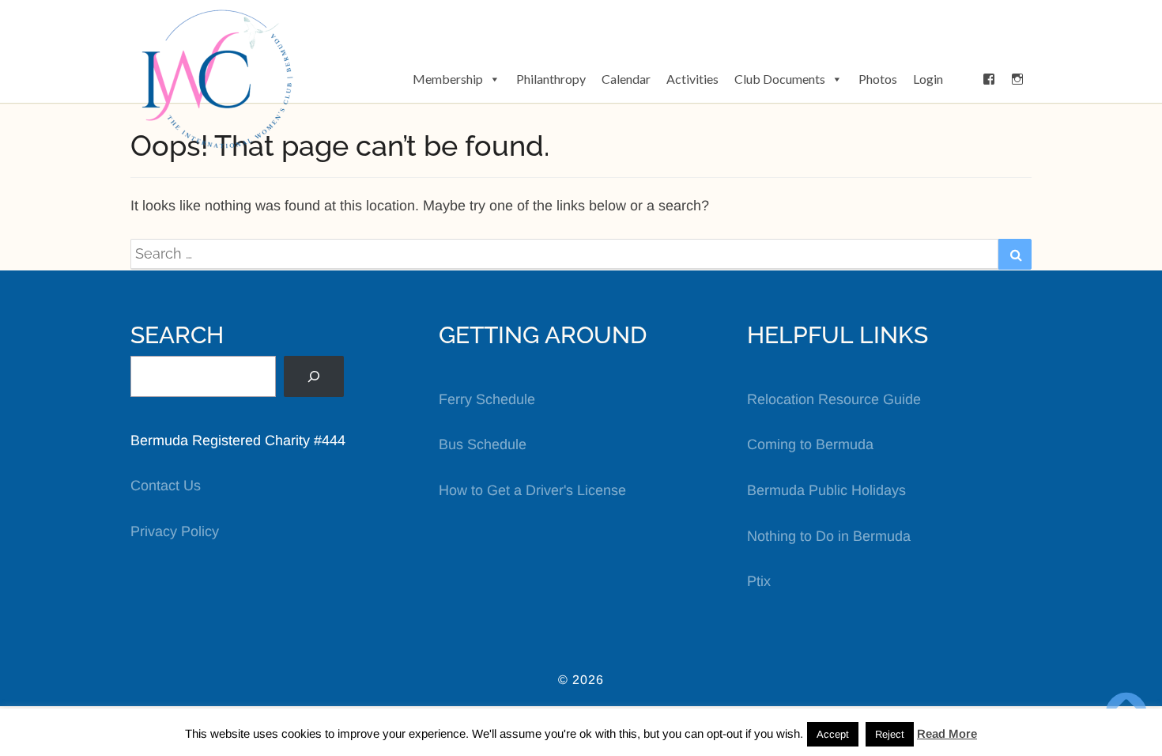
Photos (877, 78)
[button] (963, 79)
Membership (448, 78)
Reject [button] (889, 734)
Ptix (759, 581)
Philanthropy (551, 78)
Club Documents (779, 78)
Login (928, 78)
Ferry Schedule (487, 399)
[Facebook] (989, 79)
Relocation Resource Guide (834, 399)
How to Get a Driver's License (532, 490)
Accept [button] (833, 734)
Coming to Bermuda (810, 444)
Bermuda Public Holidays (826, 490)
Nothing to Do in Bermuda (829, 536)
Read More (947, 733)
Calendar (626, 78)
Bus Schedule (482, 444)
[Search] (314, 376)
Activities (692, 78)
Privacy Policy (174, 531)
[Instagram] (1017, 79)
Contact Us (165, 485)
